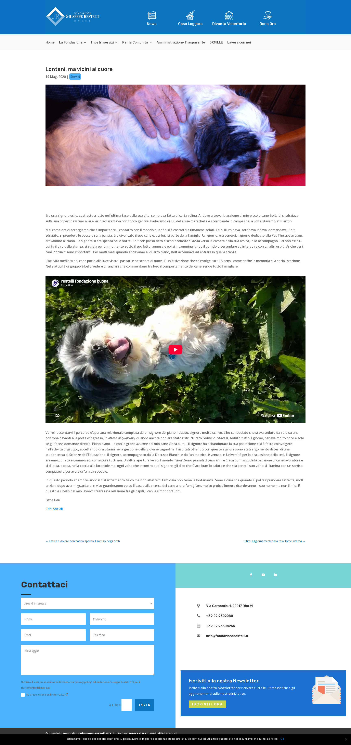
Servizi (75, 76)
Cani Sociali (54, 509)
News (152, 24)
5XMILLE (216, 42)
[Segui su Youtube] (263, 574)
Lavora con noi (239, 42)
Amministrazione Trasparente (181, 42)
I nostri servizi (102, 42)
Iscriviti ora (207, 704)
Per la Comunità (135, 42)
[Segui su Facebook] (251, 574)
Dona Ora (268, 24)
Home (50, 42)
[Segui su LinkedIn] (275, 574)
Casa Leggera (190, 24)
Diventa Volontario (229, 24)
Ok (282, 738)
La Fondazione (70, 42)
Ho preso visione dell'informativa (45, 694)
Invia (145, 705)
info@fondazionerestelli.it (227, 636)
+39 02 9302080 (219, 616)
